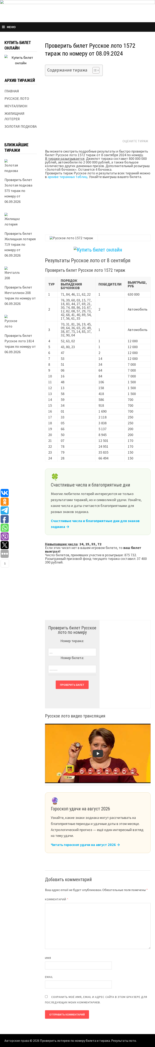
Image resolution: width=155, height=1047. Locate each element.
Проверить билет (72, 685)
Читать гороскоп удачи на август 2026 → (85, 844)
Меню (11, 27)
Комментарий (56, 899)
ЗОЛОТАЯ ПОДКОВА (20, 126)
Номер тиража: (72, 640)
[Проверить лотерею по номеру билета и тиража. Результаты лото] (77, 10)
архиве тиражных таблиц (67, 176)
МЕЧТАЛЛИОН (15, 106)
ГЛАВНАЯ (11, 91)
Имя (48, 958)
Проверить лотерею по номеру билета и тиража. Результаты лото (88, 1041)
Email (49, 977)
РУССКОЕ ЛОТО (16, 98)
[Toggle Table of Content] (93, 70)
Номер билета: (72, 657)
